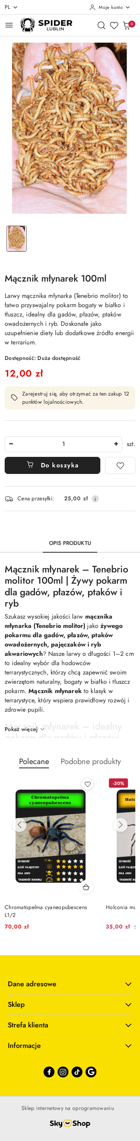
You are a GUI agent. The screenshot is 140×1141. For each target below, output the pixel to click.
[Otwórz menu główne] (9, 25)
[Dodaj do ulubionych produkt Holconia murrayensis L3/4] (87, 784)
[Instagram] (63, 1072)
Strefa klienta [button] (28, 1025)
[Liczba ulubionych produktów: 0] (114, 25)
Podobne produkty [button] (91, 761)
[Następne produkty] (121, 825)
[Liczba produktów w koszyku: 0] (126, 25)
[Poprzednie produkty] (19, 825)
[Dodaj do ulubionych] (120, 465)
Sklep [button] (16, 1004)
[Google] (91, 1072)
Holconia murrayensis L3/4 (37, 907)
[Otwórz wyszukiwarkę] (101, 25)
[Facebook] (49, 1072)
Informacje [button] (24, 1046)
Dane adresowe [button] (32, 984)
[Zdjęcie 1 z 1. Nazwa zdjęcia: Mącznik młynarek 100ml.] (16, 239)
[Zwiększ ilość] (116, 444)
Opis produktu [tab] (70, 543)
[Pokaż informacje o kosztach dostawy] (95, 498)
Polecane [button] (34, 761)
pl (7, 7)
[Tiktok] (77, 1072)
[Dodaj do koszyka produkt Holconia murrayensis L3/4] (86, 887)
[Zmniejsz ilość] (11, 444)
